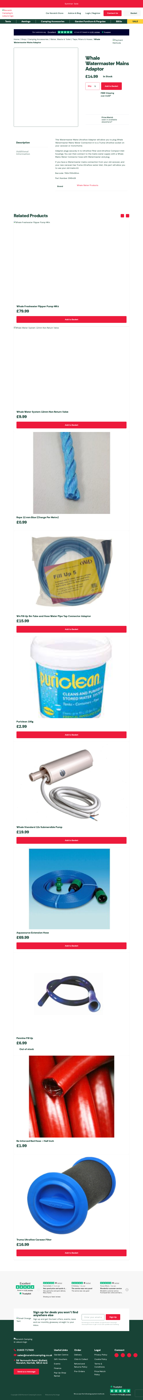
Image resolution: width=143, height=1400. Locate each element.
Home (16, 39)
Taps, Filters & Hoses (82, 39)
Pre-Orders (79, 1371)
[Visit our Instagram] (123, 1355)
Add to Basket (111, 86)
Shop (23, 39)
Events (57, 1363)
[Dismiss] (138, 4)
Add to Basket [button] (71, 319)
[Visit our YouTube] (129, 1355)
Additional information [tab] (23, 153)
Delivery (78, 1354)
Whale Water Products (87, 185)
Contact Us (112, 13)
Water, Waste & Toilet (60, 39)
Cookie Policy (100, 1359)
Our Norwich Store (54, 13)
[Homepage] (10, 13)
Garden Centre (61, 1354)
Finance (57, 1368)
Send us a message (26, 1371)
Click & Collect (81, 1359)
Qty (89, 86)
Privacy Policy (100, 1354)
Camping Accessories (38, 39)
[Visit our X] (135, 1355)
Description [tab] (23, 142)
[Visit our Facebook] (116, 1355)
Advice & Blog (74, 13)
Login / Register (92, 13)
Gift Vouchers (60, 1359)
